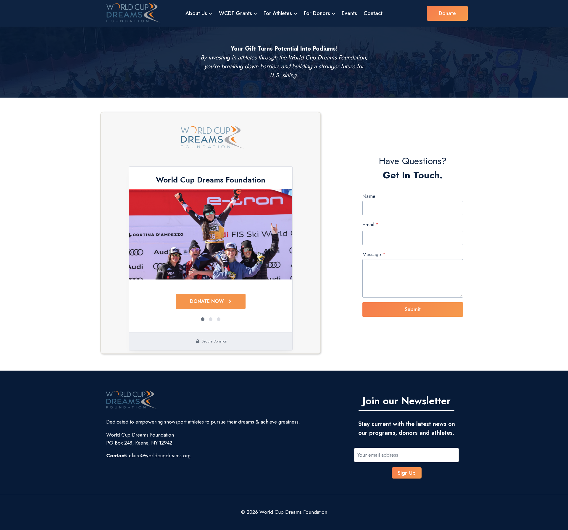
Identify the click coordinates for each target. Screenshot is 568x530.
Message (374, 254)
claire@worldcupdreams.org (160, 455)
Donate (447, 13)
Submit (413, 309)
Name (368, 196)
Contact (373, 13)
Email (370, 224)
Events (349, 13)
